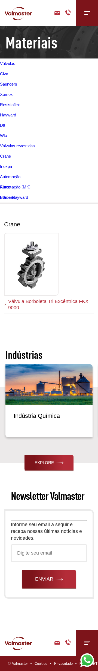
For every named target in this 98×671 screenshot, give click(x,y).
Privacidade (63, 663)
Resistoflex (10, 104)
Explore (44, 462)
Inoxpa (6, 166)
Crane (5, 156)
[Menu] (87, 13)
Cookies (41, 663)
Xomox (6, 94)
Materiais (31, 42)
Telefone (68, 13)
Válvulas (7, 63)
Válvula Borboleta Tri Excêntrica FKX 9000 (48, 304)
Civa (4, 73)
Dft (2, 125)
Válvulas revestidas (17, 146)
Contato (57, 13)
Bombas (7, 197)
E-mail (57, 643)
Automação (10, 176)
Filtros (5, 187)
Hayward (8, 115)
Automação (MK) (15, 187)
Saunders (8, 84)
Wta (3, 135)
